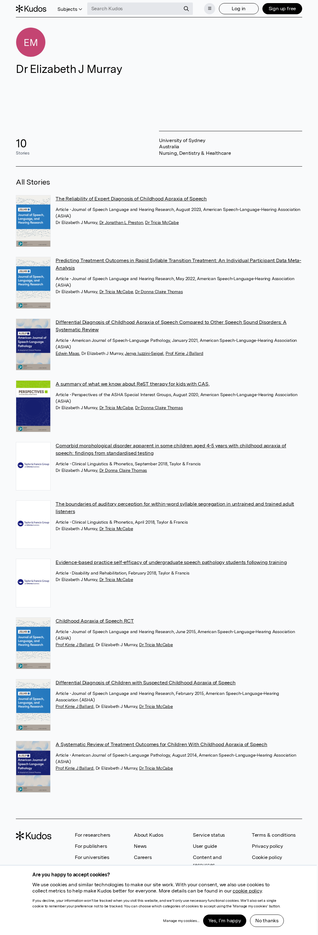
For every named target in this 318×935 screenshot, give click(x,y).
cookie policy (247, 891)
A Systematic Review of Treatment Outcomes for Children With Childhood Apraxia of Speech (161, 744)
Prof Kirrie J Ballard (184, 353)
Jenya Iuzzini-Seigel (144, 353)
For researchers (92, 835)
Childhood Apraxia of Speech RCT (95, 621)
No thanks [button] (267, 921)
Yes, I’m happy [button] (224, 921)
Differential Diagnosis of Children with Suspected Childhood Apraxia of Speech (146, 683)
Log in (239, 8)
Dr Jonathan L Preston (121, 222)
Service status (209, 835)
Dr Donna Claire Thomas (159, 291)
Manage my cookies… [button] (181, 921)
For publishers (91, 846)
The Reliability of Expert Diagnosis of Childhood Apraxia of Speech (131, 199)
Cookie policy (267, 857)
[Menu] (209, 8)
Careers (143, 857)
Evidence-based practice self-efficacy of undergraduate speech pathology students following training (171, 562)
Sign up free (282, 8)
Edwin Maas (67, 353)
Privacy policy (267, 846)
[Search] (186, 9)
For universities (92, 857)
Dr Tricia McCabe (162, 222)
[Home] (31, 8)
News (140, 846)
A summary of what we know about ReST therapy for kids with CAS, (132, 384)
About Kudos (148, 835)
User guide (205, 846)
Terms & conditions (274, 835)
